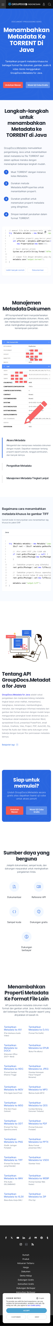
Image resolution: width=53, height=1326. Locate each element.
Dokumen (25, 1271)
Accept (26, 1310)
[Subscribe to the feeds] (33, 1244)
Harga (26, 1267)
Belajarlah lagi (8, 744)
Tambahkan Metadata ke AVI (13, 1028)
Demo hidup (26, 1275)
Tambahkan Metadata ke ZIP (37, 1195)
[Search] (49, 4)
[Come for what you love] (47, 1238)
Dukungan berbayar (25, 1288)
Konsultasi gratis (26, 1284)
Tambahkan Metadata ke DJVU (39, 1028)
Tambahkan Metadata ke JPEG (38, 1067)
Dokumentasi (38, 270)
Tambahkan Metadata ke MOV (13, 1088)
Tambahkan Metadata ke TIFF (13, 1158)
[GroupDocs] (17, 4)
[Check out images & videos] (21, 1244)
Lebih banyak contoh (15, 270)
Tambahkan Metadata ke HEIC (13, 1067)
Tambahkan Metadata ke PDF (38, 1122)
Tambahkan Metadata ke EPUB (39, 1046)
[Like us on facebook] (6, 1238)
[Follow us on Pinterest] (42, 1238)
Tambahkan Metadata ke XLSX (14, 1195)
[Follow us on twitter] (12, 1238)
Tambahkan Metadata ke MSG (13, 1104)
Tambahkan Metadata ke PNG (13, 1140)
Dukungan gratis (26, 1279)
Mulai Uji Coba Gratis (38, 85)
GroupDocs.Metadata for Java (16, 694)
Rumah (25, 1255)
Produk (25, 1259)
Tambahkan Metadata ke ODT (13, 1122)
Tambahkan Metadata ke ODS (38, 1104)
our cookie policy (33, 1305)
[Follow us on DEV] (27, 1244)
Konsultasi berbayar (25, 1292)
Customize (16, 1317)
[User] (44, 4)
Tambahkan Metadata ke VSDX (39, 1158)
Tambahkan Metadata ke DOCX (10, 1048)
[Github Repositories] (36, 1238)
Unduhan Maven (13, 85)
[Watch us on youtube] (18, 1238)
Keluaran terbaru (25, 1263)
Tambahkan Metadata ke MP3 (38, 1088)
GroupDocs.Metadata (15, 148)
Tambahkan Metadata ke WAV (13, 1177)
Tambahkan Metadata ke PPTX (38, 1140)
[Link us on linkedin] (24, 1238)
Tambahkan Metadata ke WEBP (39, 1177)
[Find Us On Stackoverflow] (30, 1238)
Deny (37, 1317)
